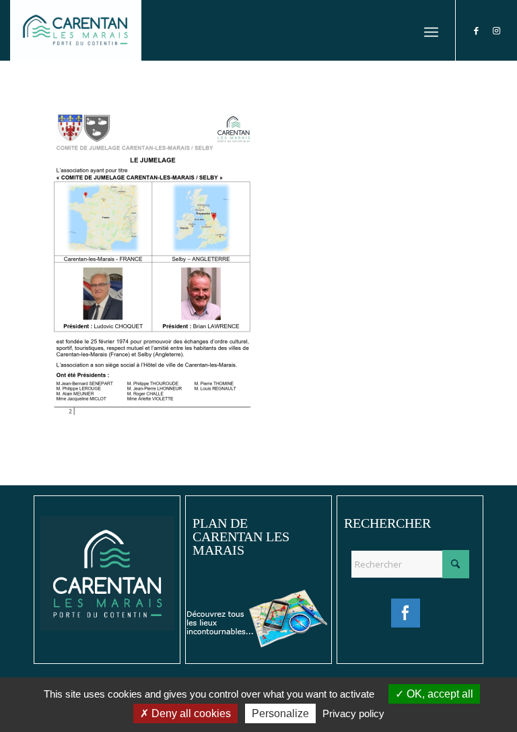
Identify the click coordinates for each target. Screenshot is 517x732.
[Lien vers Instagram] (497, 30)
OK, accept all (438, 694)
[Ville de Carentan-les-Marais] (75, 30)
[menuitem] (431, 30)
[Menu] (431, 30)
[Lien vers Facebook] (477, 30)
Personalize (280, 713)
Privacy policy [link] (353, 713)
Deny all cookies (190, 713)
